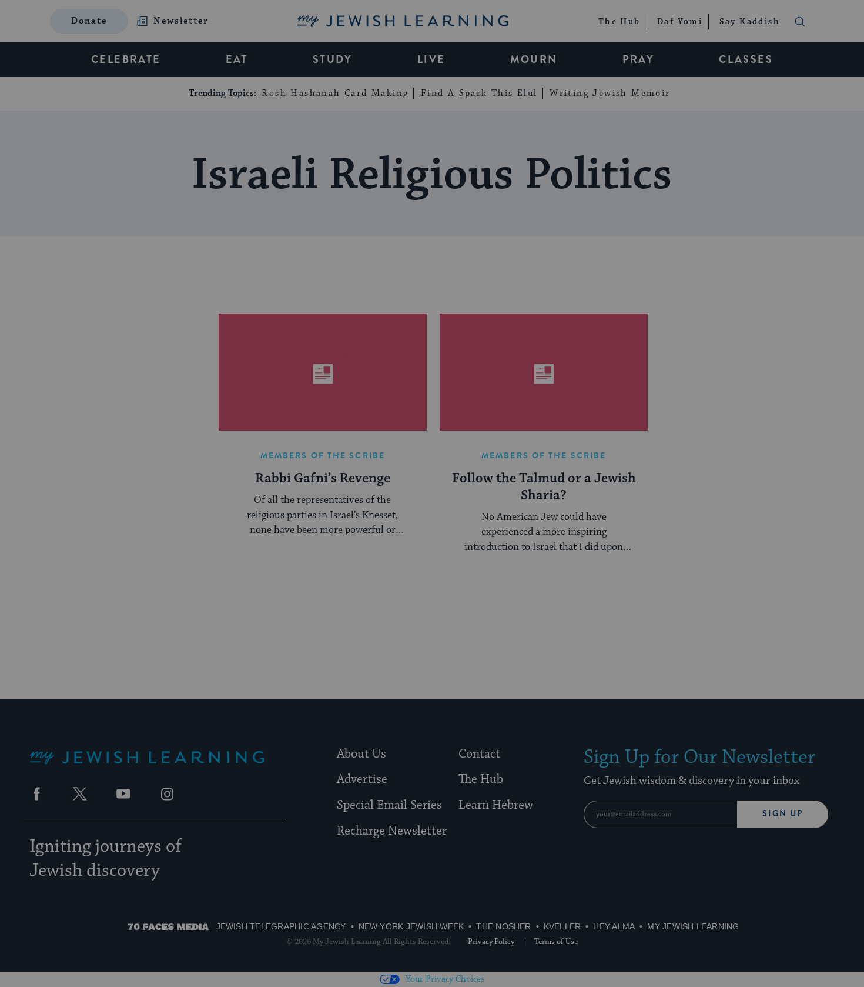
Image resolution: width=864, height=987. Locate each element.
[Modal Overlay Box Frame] (432, 493)
